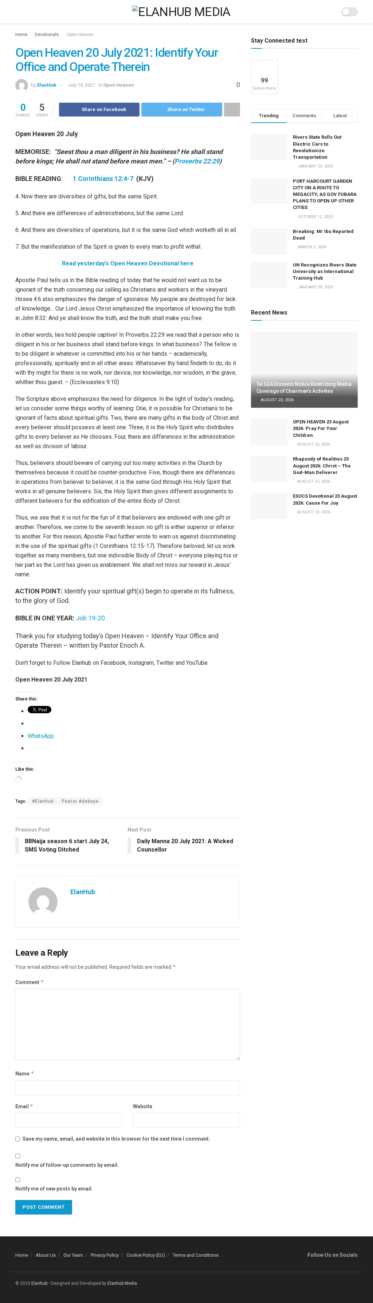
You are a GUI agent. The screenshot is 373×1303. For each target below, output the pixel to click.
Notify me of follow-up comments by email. (67, 1165)
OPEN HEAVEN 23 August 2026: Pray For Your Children (321, 428)
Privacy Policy (105, 1255)
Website (142, 1106)
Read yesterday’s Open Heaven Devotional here (127, 263)
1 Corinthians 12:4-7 (104, 178)
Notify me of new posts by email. (54, 1189)
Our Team (73, 1255)
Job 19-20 (90, 618)
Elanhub (39, 1283)
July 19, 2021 (81, 85)
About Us (46, 1255)
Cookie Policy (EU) (145, 1255)
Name (24, 1073)
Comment (29, 982)
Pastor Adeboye (80, 801)
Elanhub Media (122, 1283)
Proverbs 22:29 (196, 161)
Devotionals (47, 34)
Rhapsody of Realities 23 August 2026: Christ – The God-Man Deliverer (322, 465)
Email (24, 1106)
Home (21, 34)
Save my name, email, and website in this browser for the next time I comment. (116, 1139)
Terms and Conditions (196, 1255)
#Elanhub (43, 801)
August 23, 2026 (277, 400)
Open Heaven (80, 34)
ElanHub (46, 85)
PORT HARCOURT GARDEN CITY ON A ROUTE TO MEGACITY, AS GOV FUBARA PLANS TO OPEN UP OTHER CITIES (325, 194)
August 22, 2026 (313, 444)
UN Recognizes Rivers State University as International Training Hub (325, 271)
